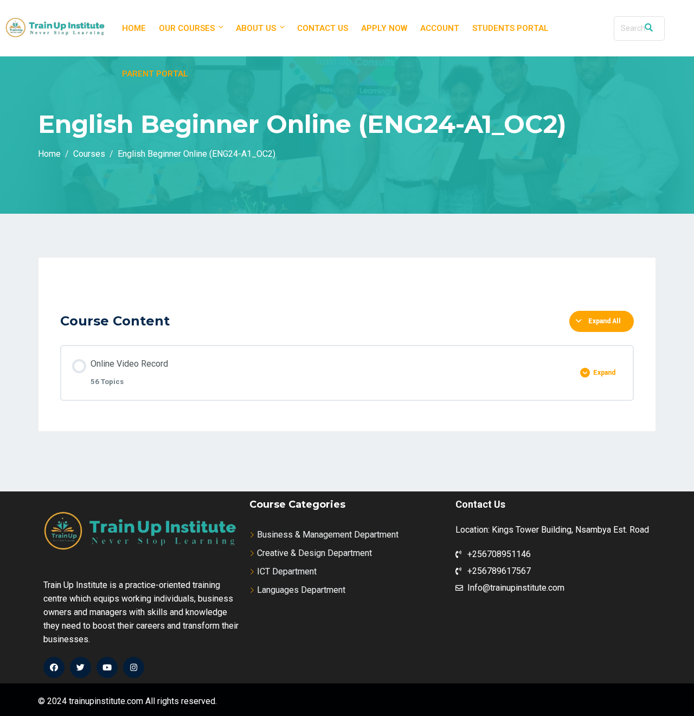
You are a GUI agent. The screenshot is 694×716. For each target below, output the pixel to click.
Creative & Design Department (314, 553)
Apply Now (384, 28)
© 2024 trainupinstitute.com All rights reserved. (127, 701)
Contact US (322, 28)
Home (134, 28)
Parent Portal (155, 74)
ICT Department (287, 571)
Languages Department (301, 590)
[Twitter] (80, 667)
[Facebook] (54, 667)
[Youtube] (107, 667)
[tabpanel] (347, 290)
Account (439, 28)
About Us (256, 28)
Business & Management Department (328, 534)
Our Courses (187, 28)
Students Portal (510, 28)
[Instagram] (133, 667)
